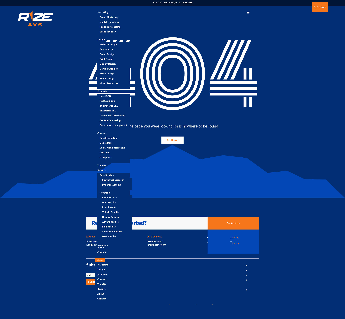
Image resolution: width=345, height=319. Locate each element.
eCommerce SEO (109, 106)
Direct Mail (106, 143)
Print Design (106, 59)
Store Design (107, 74)
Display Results (110, 217)
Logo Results (109, 198)
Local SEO (105, 96)
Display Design (108, 64)
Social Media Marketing (112, 148)
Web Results (109, 203)
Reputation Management (113, 125)
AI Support (106, 158)
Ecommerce (106, 49)
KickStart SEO (107, 101)
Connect (102, 133)
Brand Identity (108, 32)
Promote (102, 91)
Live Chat (105, 153)
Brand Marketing (109, 17)
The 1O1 (101, 165)
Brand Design (107, 54)
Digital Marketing (109, 22)
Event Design (107, 79)
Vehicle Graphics (109, 69)
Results (101, 170)
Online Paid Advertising (112, 116)
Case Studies (107, 175)
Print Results (109, 207)
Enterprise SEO (108, 111)
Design (101, 40)
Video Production (109, 83)
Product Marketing (110, 27)
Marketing (102, 12)
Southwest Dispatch (113, 180)
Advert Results (110, 222)
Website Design (108, 45)
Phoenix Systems (111, 185)
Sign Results (109, 227)
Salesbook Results (112, 232)
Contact (101, 252)
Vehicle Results (110, 212)
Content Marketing (110, 120)
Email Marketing (109, 138)
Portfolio (105, 193)
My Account (320, 7)
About (100, 248)
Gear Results (109, 236)
